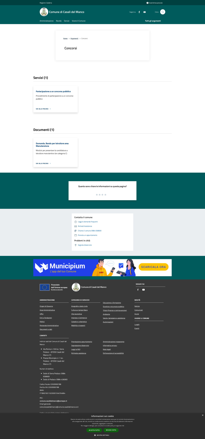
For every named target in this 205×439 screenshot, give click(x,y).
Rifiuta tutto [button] (111, 430)
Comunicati (139, 310)
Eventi (137, 328)
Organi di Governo (46, 306)
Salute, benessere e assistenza (114, 318)
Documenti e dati (46, 329)
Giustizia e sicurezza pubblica (113, 306)
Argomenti (74, 38)
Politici (42, 321)
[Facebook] (138, 11)
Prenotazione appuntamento (81, 341)
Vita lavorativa (76, 314)
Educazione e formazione (112, 302)
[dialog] (102, 426)
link (123, 426)
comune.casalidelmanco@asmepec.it (53, 401)
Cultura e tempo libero (79, 310)
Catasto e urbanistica (79, 321)
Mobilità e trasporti (78, 325)
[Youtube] (144, 11)
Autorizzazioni (108, 322)
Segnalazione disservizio (80, 345)
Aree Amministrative (47, 310)
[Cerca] (162, 11)
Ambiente (106, 314)
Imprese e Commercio (79, 317)
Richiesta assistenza (78, 353)
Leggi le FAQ (75, 349)
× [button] (202, 415)
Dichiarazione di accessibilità (113, 353)
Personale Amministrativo (49, 325)
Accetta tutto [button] (94, 430)
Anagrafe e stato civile (79, 306)
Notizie (137, 306)
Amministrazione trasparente (113, 341)
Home (65, 38)
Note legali (107, 349)
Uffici (41, 314)
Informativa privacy (110, 345)
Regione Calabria (46, 2)
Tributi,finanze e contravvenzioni (115, 310)
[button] (102, 435)
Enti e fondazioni (46, 317)
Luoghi (137, 324)
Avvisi (137, 314)
